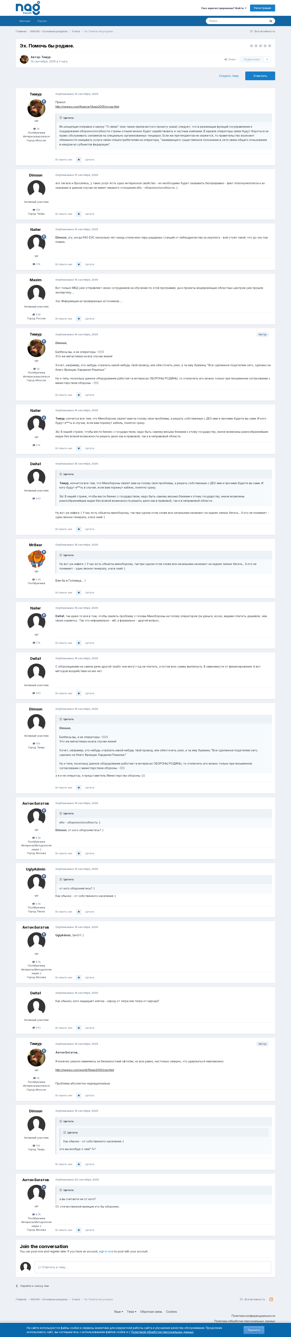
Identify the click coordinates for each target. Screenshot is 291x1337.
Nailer (35, 229)
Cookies (171, 1311)
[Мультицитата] (79, 159)
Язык (118, 1311)
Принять (254, 1330)
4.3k (38, 903)
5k (38, 128)
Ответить (260, 75)
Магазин (24, 21)
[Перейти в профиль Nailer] (36, 243)
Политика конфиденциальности (253, 1315)
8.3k (38, 837)
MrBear (35, 545)
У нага (63, 61)
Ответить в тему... (54, 1267)
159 (37, 209)
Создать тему (229, 75)
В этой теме (254, 20)
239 (38, 314)
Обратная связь (151, 1311)
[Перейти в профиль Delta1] (36, 478)
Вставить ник (63, 159)
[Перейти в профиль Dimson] (36, 189)
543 (38, 498)
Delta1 (35, 464)
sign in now (106, 1251)
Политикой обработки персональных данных (162, 1332)
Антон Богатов (35, 803)
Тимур (46, 57)
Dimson (35, 175)
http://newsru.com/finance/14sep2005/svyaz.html (87, 106)
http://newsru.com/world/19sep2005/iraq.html (84, 1070)
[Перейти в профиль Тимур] (24, 59)
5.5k (38, 579)
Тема (131, 1311)
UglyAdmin (35, 869)
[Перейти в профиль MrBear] (36, 559)
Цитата (89, 159)
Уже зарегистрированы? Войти (223, 8)
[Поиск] (270, 21)
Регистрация (262, 7)
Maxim (36, 280)
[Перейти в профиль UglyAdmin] (36, 883)
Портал (42, 21)
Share (231, 59)
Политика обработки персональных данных (244, 1321)
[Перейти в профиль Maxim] (36, 294)
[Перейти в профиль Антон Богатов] (36, 817)
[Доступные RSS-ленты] (271, 1299)
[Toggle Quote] (61, 117)
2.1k (37, 264)
